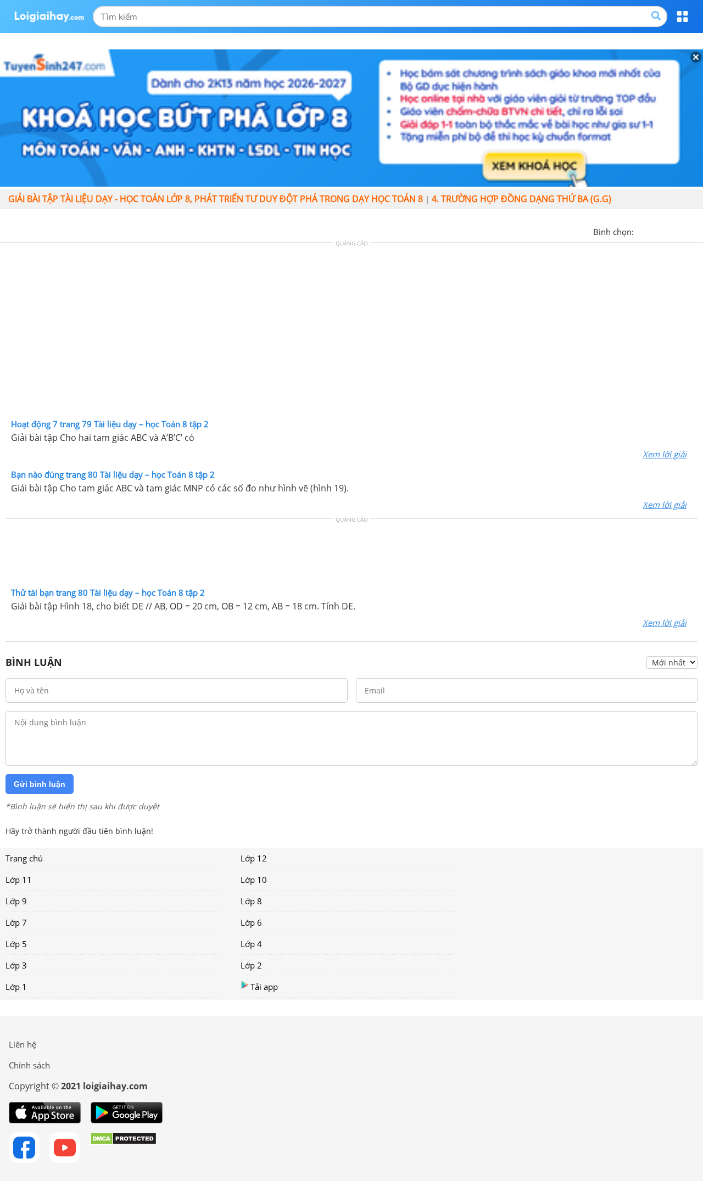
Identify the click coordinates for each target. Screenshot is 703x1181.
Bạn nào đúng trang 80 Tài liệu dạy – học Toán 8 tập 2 (113, 474)
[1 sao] (642, 230)
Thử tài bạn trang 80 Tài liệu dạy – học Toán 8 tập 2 (108, 592)
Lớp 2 (251, 965)
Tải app (264, 986)
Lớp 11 (18, 879)
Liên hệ (22, 1044)
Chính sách (29, 1065)
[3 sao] (669, 230)
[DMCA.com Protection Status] (123, 1147)
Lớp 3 (16, 965)
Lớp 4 (251, 943)
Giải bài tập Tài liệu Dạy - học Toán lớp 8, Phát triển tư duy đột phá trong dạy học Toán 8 (215, 199)
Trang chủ (24, 858)
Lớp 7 (16, 922)
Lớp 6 (251, 922)
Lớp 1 (16, 986)
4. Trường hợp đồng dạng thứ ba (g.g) (521, 199)
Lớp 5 (16, 943)
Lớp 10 (254, 879)
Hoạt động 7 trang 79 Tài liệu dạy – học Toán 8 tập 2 (110, 423)
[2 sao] (655, 230)
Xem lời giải (665, 454)
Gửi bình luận (39, 784)
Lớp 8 (251, 900)
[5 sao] (695, 230)
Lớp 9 (16, 900)
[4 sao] (682, 230)
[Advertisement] (351, 333)
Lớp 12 (254, 858)
